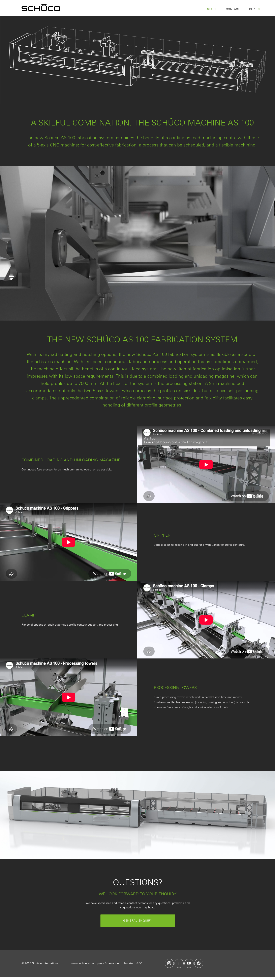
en (258, 9)
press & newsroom (109, 963)
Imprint (129, 963)
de (251, 9)
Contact (233, 9)
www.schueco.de (82, 963)
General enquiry (137, 920)
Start (211, 9)
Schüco (43, 8)
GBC (139, 963)
